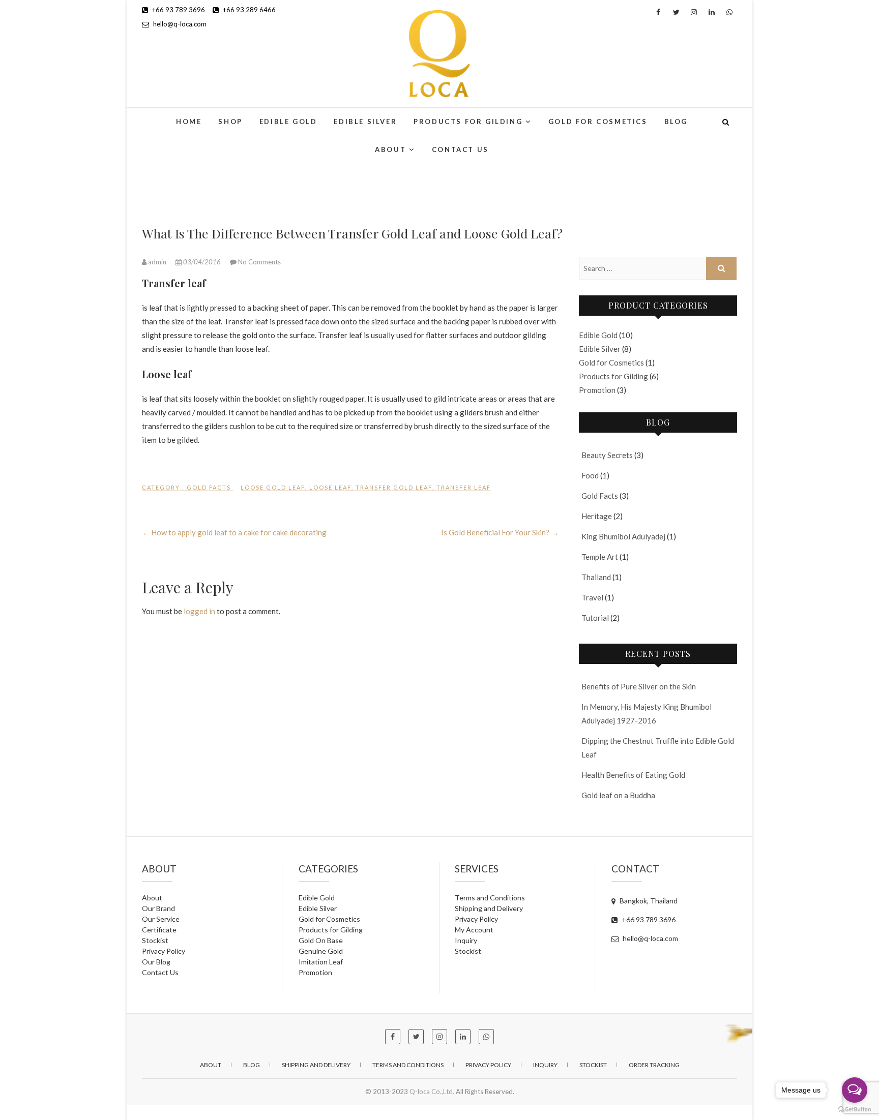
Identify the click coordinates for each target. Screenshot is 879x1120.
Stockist (155, 940)
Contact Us (460, 149)
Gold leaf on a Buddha (618, 795)
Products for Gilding (468, 121)
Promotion (597, 390)
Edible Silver (365, 121)
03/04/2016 (202, 262)
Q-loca (157, 116)
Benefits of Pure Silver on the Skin (638, 686)
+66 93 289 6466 (248, 10)
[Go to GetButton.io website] (854, 1109)
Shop (230, 121)
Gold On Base (321, 940)
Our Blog (156, 961)
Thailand (596, 577)
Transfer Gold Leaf (394, 487)
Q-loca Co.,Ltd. (431, 1091)
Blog (676, 121)
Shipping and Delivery (489, 908)
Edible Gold (288, 121)
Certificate (159, 929)
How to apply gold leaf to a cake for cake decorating (234, 532)
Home (188, 121)
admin (157, 262)
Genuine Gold (321, 951)
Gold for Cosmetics (598, 121)
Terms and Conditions (490, 897)
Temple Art (599, 556)
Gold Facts (209, 487)
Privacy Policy (163, 951)
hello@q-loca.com (179, 24)
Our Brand (158, 908)
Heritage (596, 516)
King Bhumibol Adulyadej (623, 536)
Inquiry (466, 940)
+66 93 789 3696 (178, 10)
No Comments (259, 262)
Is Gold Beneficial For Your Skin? (500, 532)
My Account (474, 929)
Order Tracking (654, 1065)
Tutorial (595, 617)
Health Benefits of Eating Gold (633, 774)
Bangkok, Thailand (648, 900)
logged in (199, 611)
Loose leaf (330, 487)
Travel (592, 597)
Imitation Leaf (321, 961)
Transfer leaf (463, 487)
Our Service (161, 919)
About (390, 149)
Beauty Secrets (607, 455)
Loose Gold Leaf (273, 487)
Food (590, 475)
